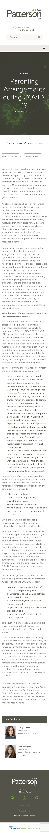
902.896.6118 (23, 730)
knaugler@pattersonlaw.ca (28, 752)
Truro (19, 736)
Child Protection (31, 156)
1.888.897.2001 (26, 30)
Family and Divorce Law (11, 156)
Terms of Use (24, 805)
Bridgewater (22, 755)
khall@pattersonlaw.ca (26, 733)
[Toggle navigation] (44, 48)
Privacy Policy (24, 811)
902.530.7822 (23, 749)
